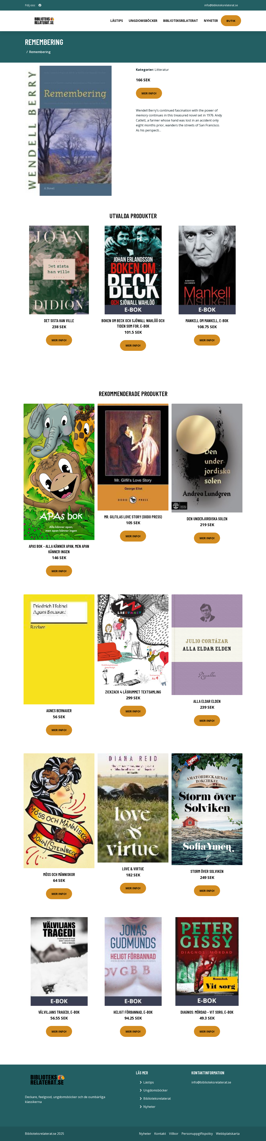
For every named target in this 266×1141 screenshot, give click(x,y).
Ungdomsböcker (143, 21)
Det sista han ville (59, 320)
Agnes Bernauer (59, 710)
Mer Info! (149, 93)
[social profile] (40, 5)
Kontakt (160, 1133)
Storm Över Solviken (207, 871)
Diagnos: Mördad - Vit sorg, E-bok (207, 1012)
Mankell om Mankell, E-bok (207, 320)
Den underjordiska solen (207, 518)
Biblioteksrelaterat (180, 21)
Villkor (173, 1133)
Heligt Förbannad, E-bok (133, 1012)
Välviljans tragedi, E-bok (59, 1012)
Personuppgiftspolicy (197, 1133)
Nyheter (211, 21)
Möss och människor (59, 874)
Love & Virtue (133, 868)
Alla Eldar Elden (207, 701)
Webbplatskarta (228, 1133)
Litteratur (162, 69)
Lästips (116, 21)
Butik (230, 21)
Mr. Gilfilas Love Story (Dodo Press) (133, 516)
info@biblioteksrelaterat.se (221, 5)
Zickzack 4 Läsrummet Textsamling (133, 691)
